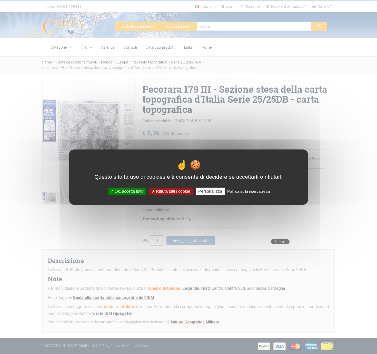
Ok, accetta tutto (129, 191)
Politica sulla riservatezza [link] (248, 191)
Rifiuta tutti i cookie (172, 191)
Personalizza (210, 191)
